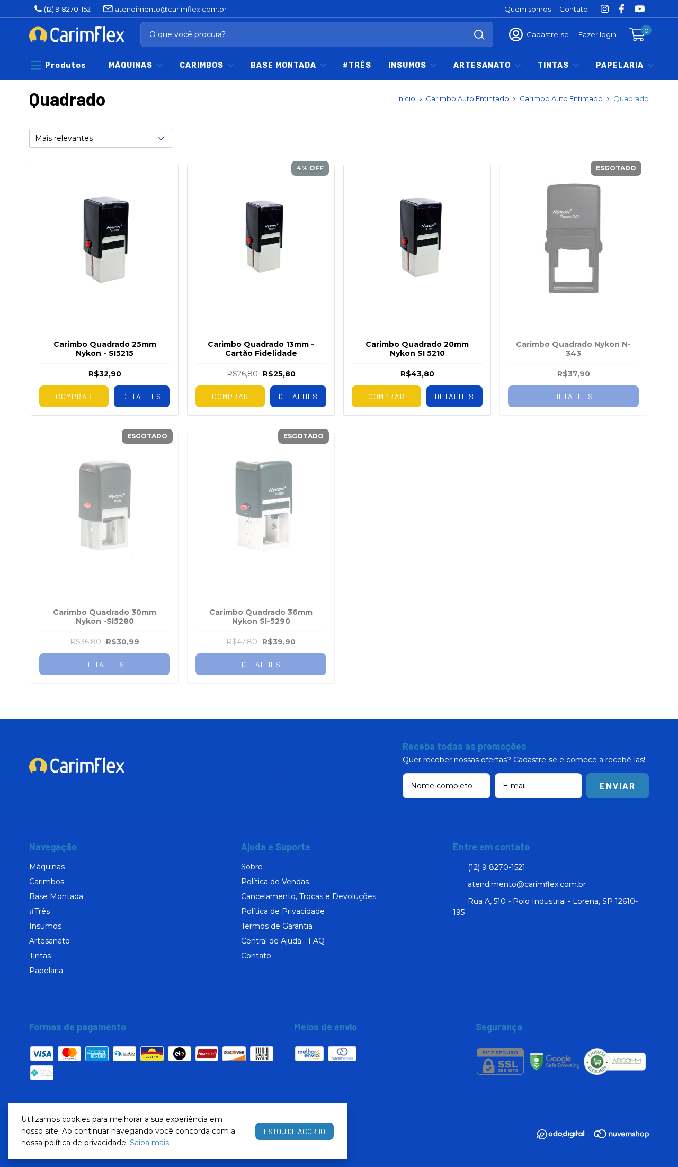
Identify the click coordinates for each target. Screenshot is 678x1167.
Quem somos (527, 9)
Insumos (407, 65)
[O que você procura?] (479, 34)
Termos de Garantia (277, 926)
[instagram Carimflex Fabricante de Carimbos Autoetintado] (604, 8)
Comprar (74, 396)
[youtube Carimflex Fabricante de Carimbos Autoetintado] (639, 8)
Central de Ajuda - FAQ (283, 941)
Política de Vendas (275, 881)
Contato (573, 9)
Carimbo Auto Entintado (467, 98)
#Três (357, 65)
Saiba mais (149, 1142)
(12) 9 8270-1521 (68, 9)
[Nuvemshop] (621, 1136)
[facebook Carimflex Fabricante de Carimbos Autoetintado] (621, 8)
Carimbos (202, 65)
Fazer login (597, 34)
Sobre (252, 867)
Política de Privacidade (283, 911)
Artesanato (482, 65)
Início (406, 98)
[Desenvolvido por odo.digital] (565, 1135)
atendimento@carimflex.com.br (171, 9)
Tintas (553, 65)
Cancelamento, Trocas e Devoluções (308, 896)
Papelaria (620, 65)
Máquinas (131, 65)
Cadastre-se (548, 34)
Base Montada (283, 65)
